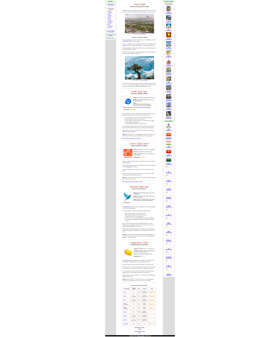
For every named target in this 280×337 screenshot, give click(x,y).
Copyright (143, 34)
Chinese (110, 12)
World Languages (141, 335)
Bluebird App (127, 206)
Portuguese (110, 21)
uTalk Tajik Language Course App (133, 138)
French (109, 17)
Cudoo (124, 303)
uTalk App (140, 329)
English (109, 11)
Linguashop (127, 260)
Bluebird (125, 311)
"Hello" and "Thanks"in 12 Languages (111, 31)
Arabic (109, 18)
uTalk (124, 292)
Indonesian (110, 25)
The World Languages (168, 1)
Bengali (109, 20)
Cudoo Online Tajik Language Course (133, 181)
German (109, 27)
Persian (138, 43)
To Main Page (110, 5)
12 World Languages (111, 4)
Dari (125, 48)
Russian (110, 22)
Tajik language (127, 39)
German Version (111, 38)
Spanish (110, 15)
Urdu (109, 24)
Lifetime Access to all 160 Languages (142, 107)
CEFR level (129, 166)
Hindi (109, 14)
